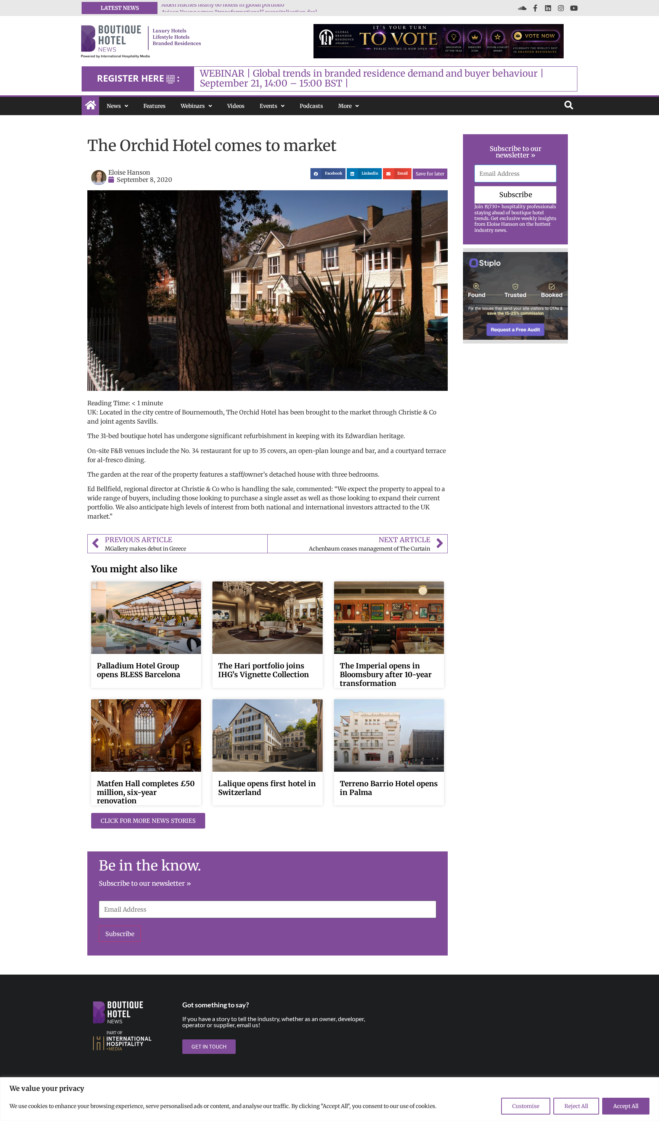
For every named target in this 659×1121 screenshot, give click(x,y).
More (345, 106)
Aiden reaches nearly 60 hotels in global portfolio (222, 8)
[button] (328, 173)
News (114, 106)
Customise (525, 1106)
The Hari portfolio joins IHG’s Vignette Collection (263, 670)
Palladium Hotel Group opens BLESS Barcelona (138, 670)
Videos (235, 106)
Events (268, 106)
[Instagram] (561, 8)
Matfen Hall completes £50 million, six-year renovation (146, 792)
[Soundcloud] (522, 8)
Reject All (576, 1106)
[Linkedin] (548, 8)
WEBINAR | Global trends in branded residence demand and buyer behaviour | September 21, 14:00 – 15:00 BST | (372, 78)
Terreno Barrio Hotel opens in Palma (389, 788)
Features (154, 106)
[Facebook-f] (535, 8)
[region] (329, 1099)
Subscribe (119, 934)
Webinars (193, 106)
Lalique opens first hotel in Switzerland (267, 788)
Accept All (625, 1106)
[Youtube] (574, 8)
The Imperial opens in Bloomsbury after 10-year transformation (386, 674)
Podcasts (311, 106)
